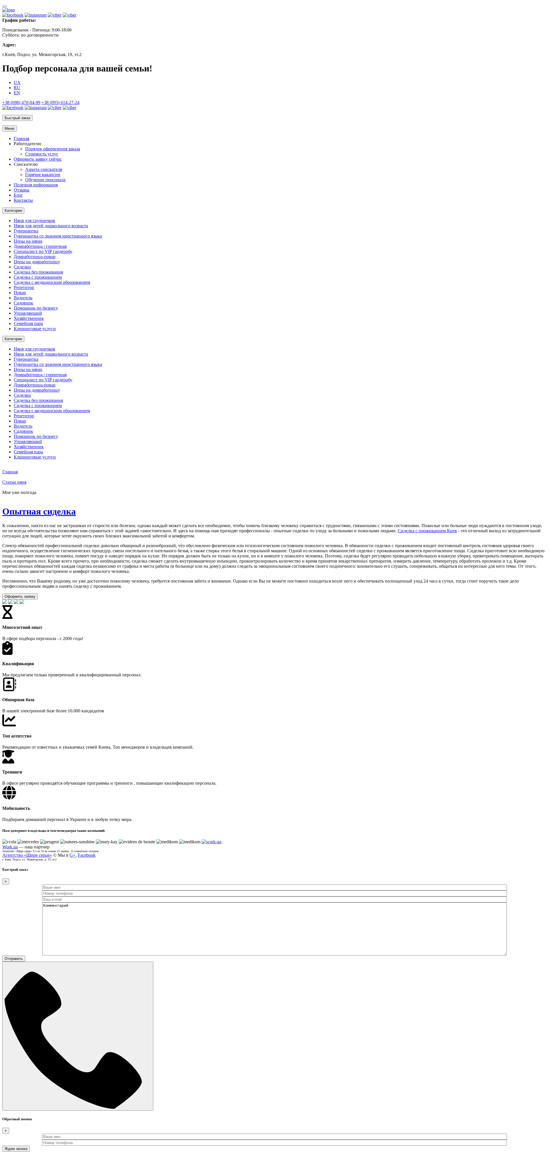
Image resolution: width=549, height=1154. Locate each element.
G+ (72, 855)
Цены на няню (28, 241)
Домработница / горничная (40, 246)
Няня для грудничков (34, 220)
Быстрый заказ (17, 118)
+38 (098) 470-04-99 (21, 102)
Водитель (23, 297)
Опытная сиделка (39, 511)
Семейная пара (28, 323)
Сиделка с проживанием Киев (427, 530)
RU (17, 87)
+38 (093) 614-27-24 (60, 102)
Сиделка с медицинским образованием (52, 282)
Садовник (23, 302)
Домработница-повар (34, 256)
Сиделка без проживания (38, 272)
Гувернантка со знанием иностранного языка (58, 236)
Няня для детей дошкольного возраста (51, 225)
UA (17, 82)
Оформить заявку (20, 596)
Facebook (87, 855)
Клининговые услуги (35, 328)
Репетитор (24, 287)
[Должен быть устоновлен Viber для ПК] (54, 15)
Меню (10, 128)
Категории (13, 210)
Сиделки (22, 266)
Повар (20, 292)
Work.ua (10, 846)
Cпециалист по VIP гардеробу (43, 251)
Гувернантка (26, 230)
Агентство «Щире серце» (27, 855)
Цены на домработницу (37, 261)
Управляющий (28, 313)
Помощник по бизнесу (36, 308)
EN (17, 92)
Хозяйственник (29, 318)
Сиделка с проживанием (38, 277)
